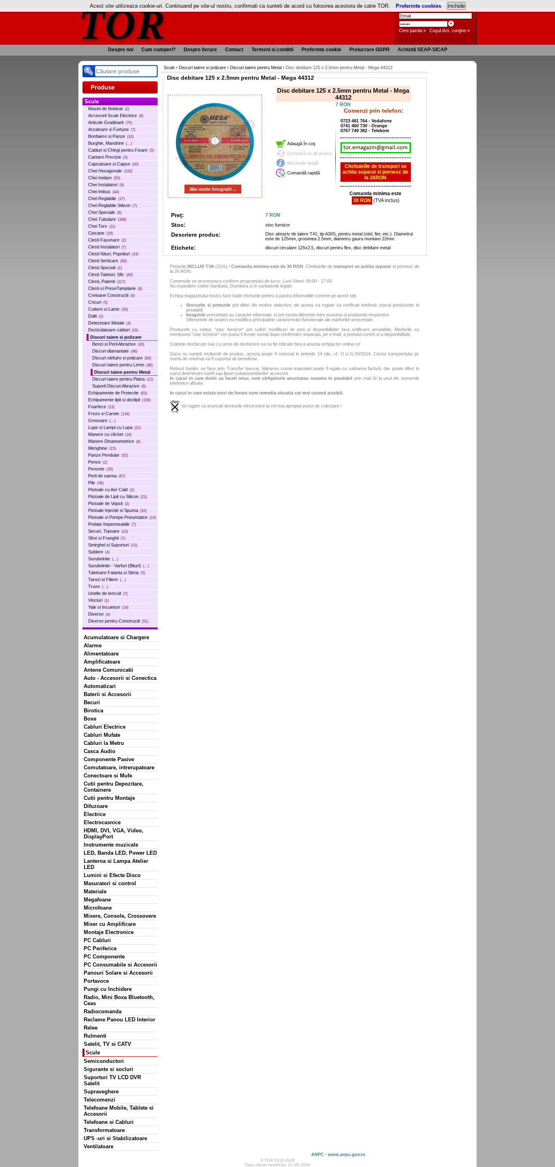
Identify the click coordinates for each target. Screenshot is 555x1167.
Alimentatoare (101, 654)
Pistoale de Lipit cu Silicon (117, 496)
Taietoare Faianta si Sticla (116, 572)
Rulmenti (95, 1036)
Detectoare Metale (109, 322)
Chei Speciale (104, 212)
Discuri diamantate (114, 350)
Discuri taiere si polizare (115, 337)
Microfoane (98, 908)
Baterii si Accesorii (107, 694)
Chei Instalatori (106, 184)
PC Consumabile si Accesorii (120, 965)
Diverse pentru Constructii (118, 620)
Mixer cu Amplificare (110, 924)
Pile (96, 482)
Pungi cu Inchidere (108, 989)
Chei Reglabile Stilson (112, 205)
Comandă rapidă (303, 172)
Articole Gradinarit (110, 122)
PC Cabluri (97, 940)
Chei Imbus (103, 191)
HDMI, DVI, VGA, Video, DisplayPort (113, 833)
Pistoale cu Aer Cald (111, 489)
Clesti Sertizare (107, 260)
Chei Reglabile (106, 198)
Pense (97, 461)
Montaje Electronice (109, 932)
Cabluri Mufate (102, 735)
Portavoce (96, 981)
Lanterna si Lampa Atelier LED (116, 864)
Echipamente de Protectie (117, 392)
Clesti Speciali (105, 267)
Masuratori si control (110, 883)
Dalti (95, 316)
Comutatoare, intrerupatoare (119, 767)
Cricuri (98, 302)
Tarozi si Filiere (107, 579)
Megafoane (97, 900)
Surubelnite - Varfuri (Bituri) (118, 565)
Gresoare (101, 420)
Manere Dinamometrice (114, 441)
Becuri (92, 702)
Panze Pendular (108, 455)
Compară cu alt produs (309, 153)
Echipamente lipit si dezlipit (119, 399)
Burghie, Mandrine (110, 143)
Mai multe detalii (302, 163)
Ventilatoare (98, 1146)
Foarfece (101, 406)
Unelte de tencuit (108, 593)
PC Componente (104, 957)
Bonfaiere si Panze (111, 136)
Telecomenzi (99, 1100)
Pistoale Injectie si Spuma (117, 510)
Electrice (95, 814)
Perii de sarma (106, 475)
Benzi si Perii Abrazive (118, 344)
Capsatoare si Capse (113, 163)
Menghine (102, 448)
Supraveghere (101, 1092)
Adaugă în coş (301, 143)
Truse (98, 586)
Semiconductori (104, 1061)
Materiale (95, 891)
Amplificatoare (102, 662)
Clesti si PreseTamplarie (115, 288)
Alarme (93, 645)
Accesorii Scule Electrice (115, 115)
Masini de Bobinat (108, 108)
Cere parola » (412, 30)
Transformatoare (104, 1130)
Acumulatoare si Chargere (116, 637)
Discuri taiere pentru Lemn (122, 364)
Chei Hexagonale (110, 170)
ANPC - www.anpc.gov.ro (338, 1154)
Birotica (93, 711)
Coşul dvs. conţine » (449, 30)
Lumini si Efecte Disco (112, 875)
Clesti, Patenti (106, 281)
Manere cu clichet (110, 434)
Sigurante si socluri (108, 1069)
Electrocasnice (102, 822)
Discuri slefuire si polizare (121, 357)
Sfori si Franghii (106, 538)
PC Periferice (100, 948)
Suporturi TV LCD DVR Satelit (112, 1080)
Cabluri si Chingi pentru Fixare (121, 150)
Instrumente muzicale (111, 845)
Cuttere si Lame (108, 309)
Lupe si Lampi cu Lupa (114, 427)
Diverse (99, 614)
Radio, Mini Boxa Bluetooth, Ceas (119, 1000)
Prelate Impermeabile (112, 524)
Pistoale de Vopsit (108, 503)
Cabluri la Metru (104, 743)
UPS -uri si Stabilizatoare (115, 1138)
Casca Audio (99, 751)
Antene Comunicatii (108, 670)
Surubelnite (103, 558)
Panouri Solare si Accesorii (118, 973)
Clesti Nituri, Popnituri (113, 253)
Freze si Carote (109, 413)
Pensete (100, 468)
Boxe (90, 719)
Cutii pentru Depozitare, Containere (113, 787)
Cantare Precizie (108, 157)
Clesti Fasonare (107, 239)
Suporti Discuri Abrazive (119, 385)
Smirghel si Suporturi (112, 544)
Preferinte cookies (418, 6)
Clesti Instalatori (107, 246)
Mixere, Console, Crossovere (120, 916)
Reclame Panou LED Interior (119, 1020)
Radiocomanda (102, 1011)
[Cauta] (88, 71)
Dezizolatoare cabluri (113, 329)
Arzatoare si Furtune (111, 129)
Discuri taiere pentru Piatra (122, 379)
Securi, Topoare (108, 531)
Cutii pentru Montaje (109, 798)
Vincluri (98, 600)
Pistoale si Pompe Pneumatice (122, 517)
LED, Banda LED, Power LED (120, 853)
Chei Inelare (104, 177)
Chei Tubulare (107, 219)
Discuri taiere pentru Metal (122, 372)
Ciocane (100, 233)
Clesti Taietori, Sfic (110, 274)
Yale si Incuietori (108, 607)
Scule (93, 1052)
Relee (91, 1028)
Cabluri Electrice (105, 727)
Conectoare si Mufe (108, 776)
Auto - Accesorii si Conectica (120, 678)
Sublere (99, 551)
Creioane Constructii (111, 295)
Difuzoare (96, 806)
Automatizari (100, 686)
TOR (122, 24)
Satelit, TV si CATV (107, 1044)
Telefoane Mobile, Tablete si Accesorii (119, 1111)
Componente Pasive (109, 759)
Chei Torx (101, 226)
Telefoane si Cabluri (109, 1122)
